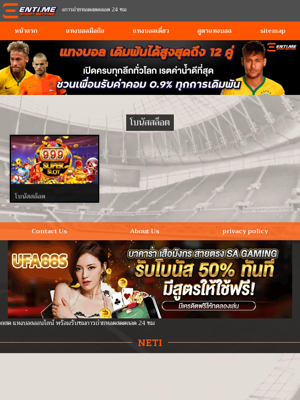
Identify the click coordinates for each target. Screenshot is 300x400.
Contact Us (49, 231)
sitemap (273, 30)
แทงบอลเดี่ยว (151, 30)
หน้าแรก (26, 30)
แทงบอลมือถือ (85, 30)
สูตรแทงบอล (214, 30)
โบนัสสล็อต (30, 196)
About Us (144, 231)
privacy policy (245, 231)
